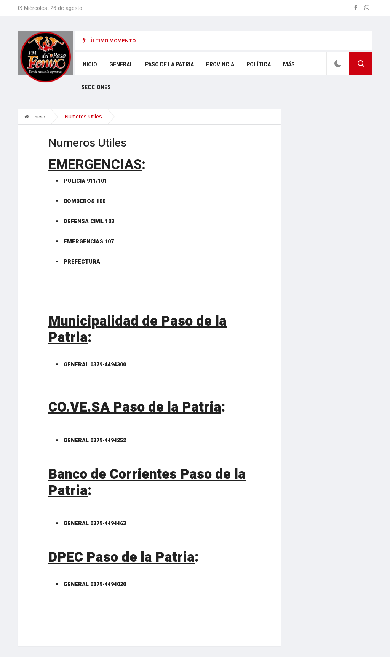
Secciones (96, 87)
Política (258, 65)
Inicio (89, 65)
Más (289, 65)
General (121, 65)
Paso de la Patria (169, 65)
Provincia (220, 65)
